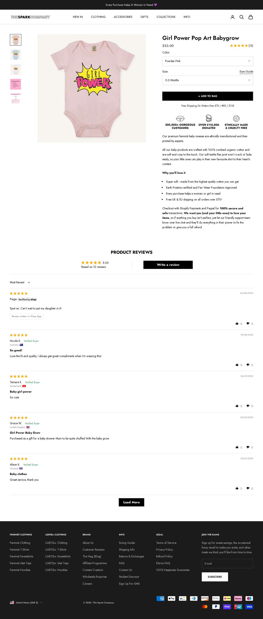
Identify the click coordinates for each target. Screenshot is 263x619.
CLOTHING (98, 17)
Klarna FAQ (163, 563)
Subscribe (215, 577)
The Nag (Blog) (92, 556)
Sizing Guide (127, 543)
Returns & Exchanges (131, 556)
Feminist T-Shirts (19, 550)
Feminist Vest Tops (20, 563)
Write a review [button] (168, 264)
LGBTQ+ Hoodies (56, 570)
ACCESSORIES (123, 17)
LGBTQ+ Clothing (56, 543)
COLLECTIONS (166, 17)
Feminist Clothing (20, 543)
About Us (88, 543)
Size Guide (246, 71)
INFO (187, 17)
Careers (87, 584)
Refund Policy (164, 556)
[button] (239, 46)
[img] (19, 293)
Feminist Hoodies (20, 570)
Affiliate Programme (95, 563)
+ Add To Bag (207, 96)
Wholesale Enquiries (95, 577)
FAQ (122, 563)
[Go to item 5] (15, 99)
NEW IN (78, 17)
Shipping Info (127, 550)
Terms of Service (166, 543)
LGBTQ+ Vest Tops (56, 563)
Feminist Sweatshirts (21, 556)
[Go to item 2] (15, 54)
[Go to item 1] (15, 40)
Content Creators (93, 570)
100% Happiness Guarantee (172, 570)
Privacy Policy (164, 550)
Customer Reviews (93, 550)
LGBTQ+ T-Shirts (55, 550)
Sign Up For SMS (129, 584)
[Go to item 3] (15, 69)
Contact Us (125, 570)
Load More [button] (131, 502)
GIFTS (144, 17)
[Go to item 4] (15, 84)
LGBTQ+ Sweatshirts (57, 556)
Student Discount (129, 577)
